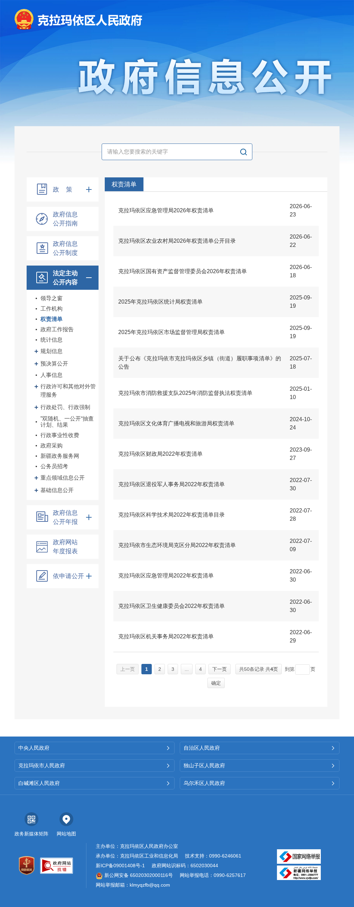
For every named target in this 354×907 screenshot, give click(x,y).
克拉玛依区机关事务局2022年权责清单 (166, 636)
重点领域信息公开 (62, 478)
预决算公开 (54, 364)
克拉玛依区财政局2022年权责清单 (160, 454)
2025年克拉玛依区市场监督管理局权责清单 (171, 332)
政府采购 (51, 445)
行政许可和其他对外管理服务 (68, 390)
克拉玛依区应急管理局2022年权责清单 (166, 576)
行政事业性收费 (59, 435)
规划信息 (51, 351)
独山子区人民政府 (260, 765)
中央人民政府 (94, 748)
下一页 (219, 669)
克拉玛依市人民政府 (94, 765)
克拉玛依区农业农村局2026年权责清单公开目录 (177, 241)
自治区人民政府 (260, 748)
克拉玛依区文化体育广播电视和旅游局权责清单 (176, 423)
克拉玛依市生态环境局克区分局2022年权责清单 (177, 545)
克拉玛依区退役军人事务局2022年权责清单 (171, 484)
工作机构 (51, 309)
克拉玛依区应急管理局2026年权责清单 (166, 210)
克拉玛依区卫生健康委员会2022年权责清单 (171, 606)
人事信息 (51, 375)
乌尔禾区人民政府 (260, 783)
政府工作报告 (57, 329)
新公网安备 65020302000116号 (138, 875)
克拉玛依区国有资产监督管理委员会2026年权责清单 (182, 271)
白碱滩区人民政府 (94, 783)
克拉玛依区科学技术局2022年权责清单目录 (171, 515)
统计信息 (51, 340)
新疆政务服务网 (59, 456)
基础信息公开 (57, 490)
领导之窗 (51, 298)
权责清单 (51, 319)
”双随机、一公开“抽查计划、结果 (67, 422)
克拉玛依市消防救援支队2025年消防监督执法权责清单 (185, 393)
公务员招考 (54, 466)
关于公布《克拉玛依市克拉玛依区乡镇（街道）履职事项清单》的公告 (199, 362)
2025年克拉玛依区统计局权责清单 (160, 302)
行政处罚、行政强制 (65, 407)
